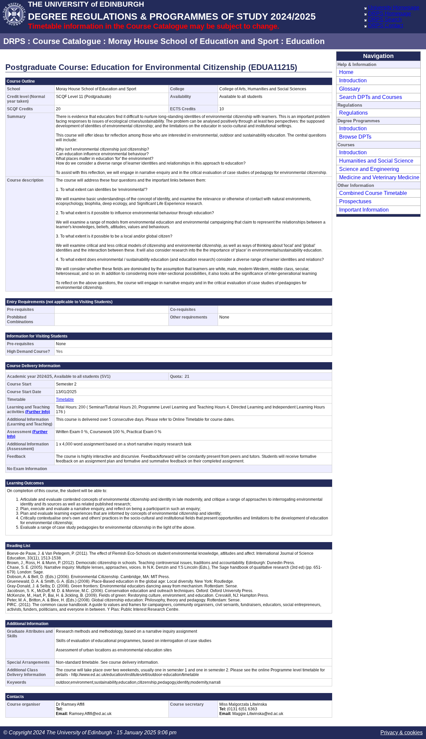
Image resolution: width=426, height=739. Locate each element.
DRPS (14, 41)
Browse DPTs (355, 137)
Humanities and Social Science (376, 161)
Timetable (65, 399)
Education (305, 41)
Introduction (353, 80)
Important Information (364, 210)
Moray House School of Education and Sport (193, 41)
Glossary (349, 89)
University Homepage (393, 7)
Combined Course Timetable (373, 193)
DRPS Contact (385, 25)
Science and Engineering (369, 169)
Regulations (353, 113)
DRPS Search (385, 19)
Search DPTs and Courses (370, 97)
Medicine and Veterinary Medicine (379, 177)
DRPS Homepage (389, 13)
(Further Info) (37, 411)
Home (346, 72)
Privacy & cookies (401, 732)
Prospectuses (355, 201)
